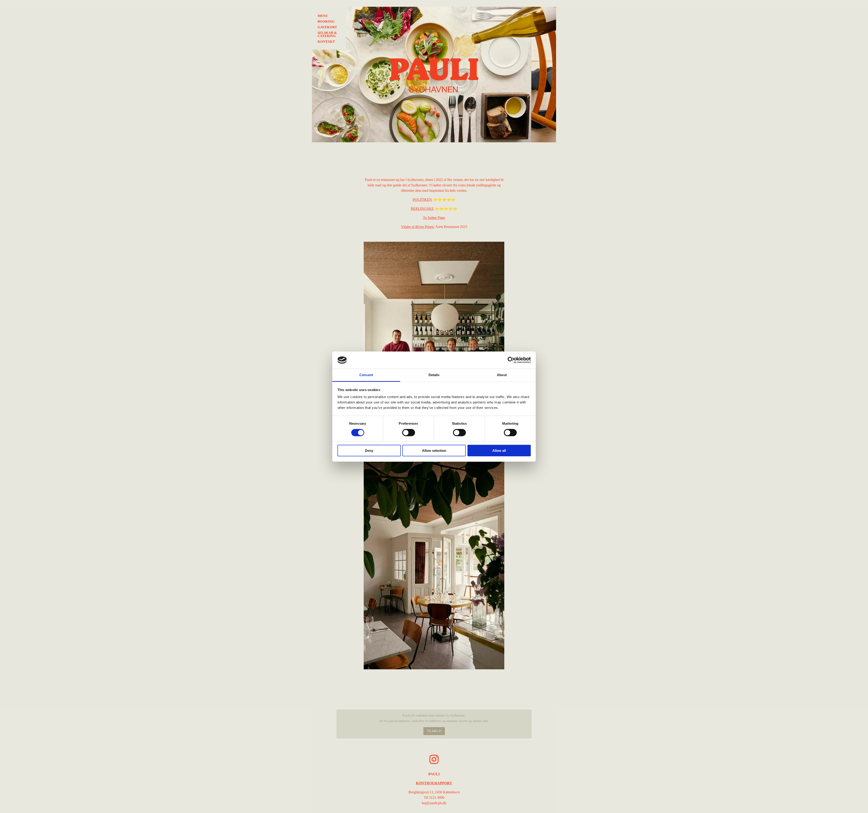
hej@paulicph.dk (434, 803)
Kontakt (326, 41)
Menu (323, 16)
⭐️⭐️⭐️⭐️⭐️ (434, 199)
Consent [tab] (366, 375)
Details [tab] (434, 375)
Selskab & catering (327, 34)
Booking (326, 21)
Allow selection (434, 450)
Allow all (499, 450)
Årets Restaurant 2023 (434, 227)
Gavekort (327, 27)
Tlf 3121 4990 (434, 797)
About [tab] (502, 375)
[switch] (408, 432)
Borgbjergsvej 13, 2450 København (434, 792)
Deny (369, 450)
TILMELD (434, 731)
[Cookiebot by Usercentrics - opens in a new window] (511, 360)
